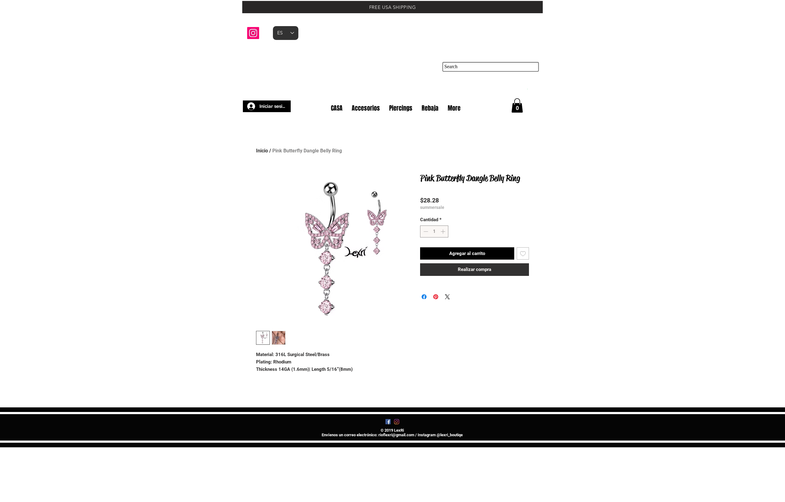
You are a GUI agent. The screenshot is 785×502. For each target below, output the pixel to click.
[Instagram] (253, 33)
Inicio (262, 151)
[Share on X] (447, 296)
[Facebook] (388, 462)
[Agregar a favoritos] (523, 253)
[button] (527, 88)
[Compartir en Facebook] (424, 296)
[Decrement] (425, 231)
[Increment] (443, 231)
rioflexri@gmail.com (396, 475)
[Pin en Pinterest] (435, 296)
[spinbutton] (434, 231)
